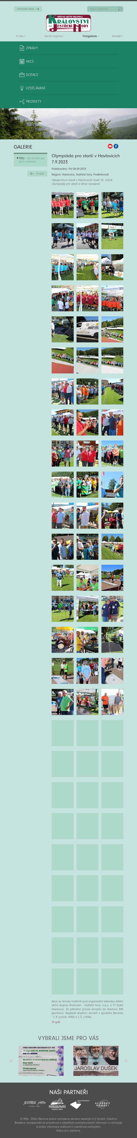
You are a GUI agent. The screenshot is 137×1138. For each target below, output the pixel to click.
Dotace (32, 75)
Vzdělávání (35, 88)
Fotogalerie (90, 36)
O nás (19, 36)
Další (125, 1061)
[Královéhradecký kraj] (79, 1102)
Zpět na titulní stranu (68, 23)
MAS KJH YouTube (110, 146)
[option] (41, 1061)
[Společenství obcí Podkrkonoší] (57, 1103)
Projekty (33, 101)
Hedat (120, 9)
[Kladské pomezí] (102, 1102)
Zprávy (32, 48)
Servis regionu (53, 36)
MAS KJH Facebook (116, 146)
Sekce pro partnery (68, 1130)
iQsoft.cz (112, 1119)
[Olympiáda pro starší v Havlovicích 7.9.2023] (63, 205)
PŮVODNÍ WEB (25, 9)
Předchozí (11, 1061)
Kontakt (116, 36)
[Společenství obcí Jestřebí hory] (34, 1101)
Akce (30, 61)
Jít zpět (40, 173)
